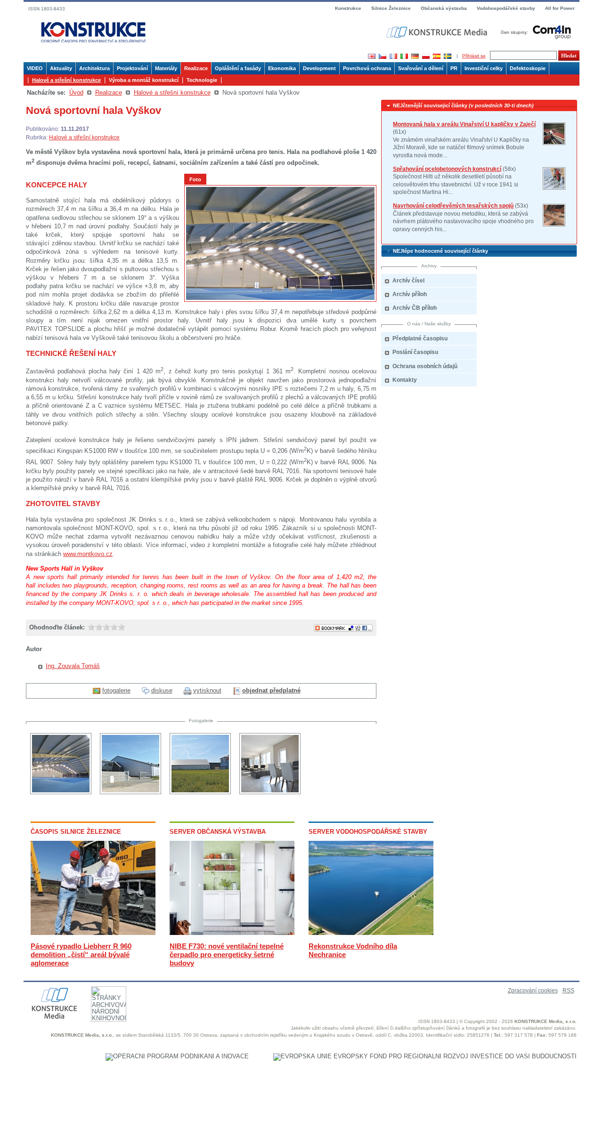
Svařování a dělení (420, 68)
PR (453, 68)
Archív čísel (408, 280)
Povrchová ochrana (367, 68)
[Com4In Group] (534, 32)
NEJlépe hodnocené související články (440, 251)
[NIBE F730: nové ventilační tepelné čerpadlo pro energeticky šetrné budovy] (232, 932)
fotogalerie (116, 690)
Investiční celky (483, 68)
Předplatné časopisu (420, 338)
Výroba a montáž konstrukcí (144, 80)
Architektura (94, 68)
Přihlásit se (474, 55)
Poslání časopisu (415, 352)
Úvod (76, 92)
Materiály (166, 68)
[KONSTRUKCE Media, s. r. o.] (437, 32)
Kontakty (404, 380)
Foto (195, 179)
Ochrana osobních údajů (424, 366)
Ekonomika (282, 68)
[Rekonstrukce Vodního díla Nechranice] (371, 932)
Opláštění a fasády (238, 68)
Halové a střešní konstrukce (66, 80)
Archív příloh (409, 294)
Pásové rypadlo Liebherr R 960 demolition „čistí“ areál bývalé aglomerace (81, 954)
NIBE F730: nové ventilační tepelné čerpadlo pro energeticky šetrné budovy (227, 954)
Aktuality (61, 68)
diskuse (161, 690)
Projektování (132, 68)
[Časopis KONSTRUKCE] (93, 32)
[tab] (479, 106)
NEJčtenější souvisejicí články (463, 105)
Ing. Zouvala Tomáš (73, 665)
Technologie (202, 80)
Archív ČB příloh (414, 308)
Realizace (196, 68)
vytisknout (207, 690)
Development (319, 68)
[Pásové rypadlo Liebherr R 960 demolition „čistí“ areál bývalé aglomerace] (93, 932)
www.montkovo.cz (88, 553)
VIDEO (35, 68)
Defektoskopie (528, 68)
